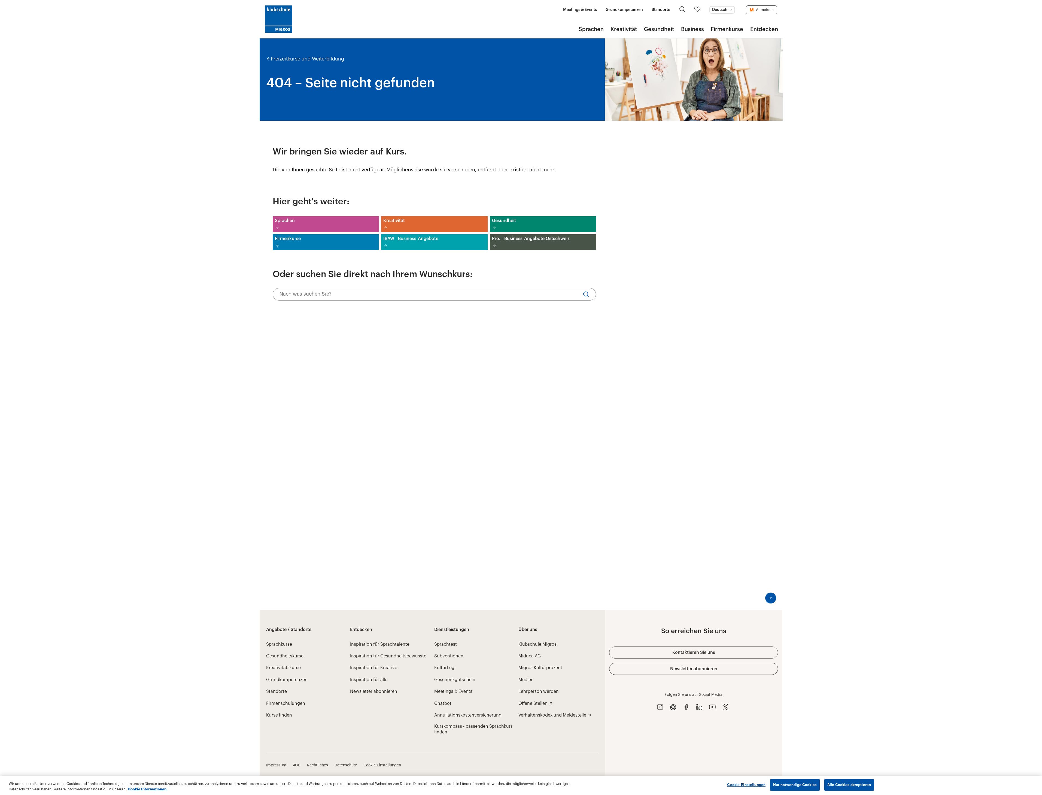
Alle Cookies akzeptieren (849, 785)
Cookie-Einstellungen (746, 785)
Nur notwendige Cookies (795, 785)
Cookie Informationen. (148, 789)
